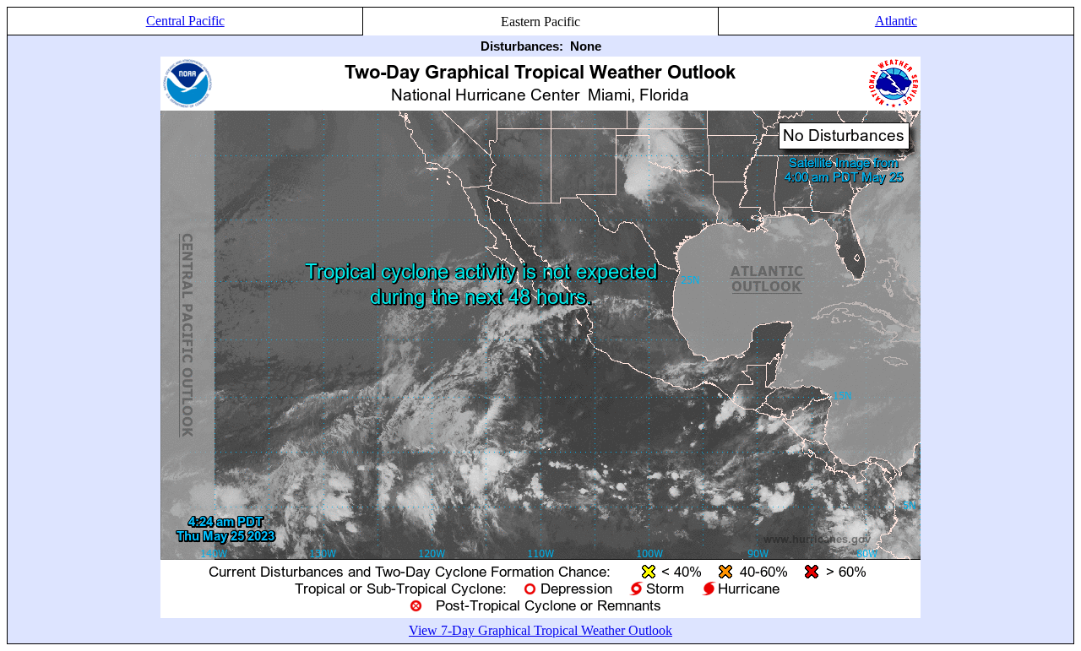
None (585, 46)
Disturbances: (522, 46)
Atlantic (896, 21)
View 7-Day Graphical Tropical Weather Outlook (540, 630)
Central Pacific (185, 21)
